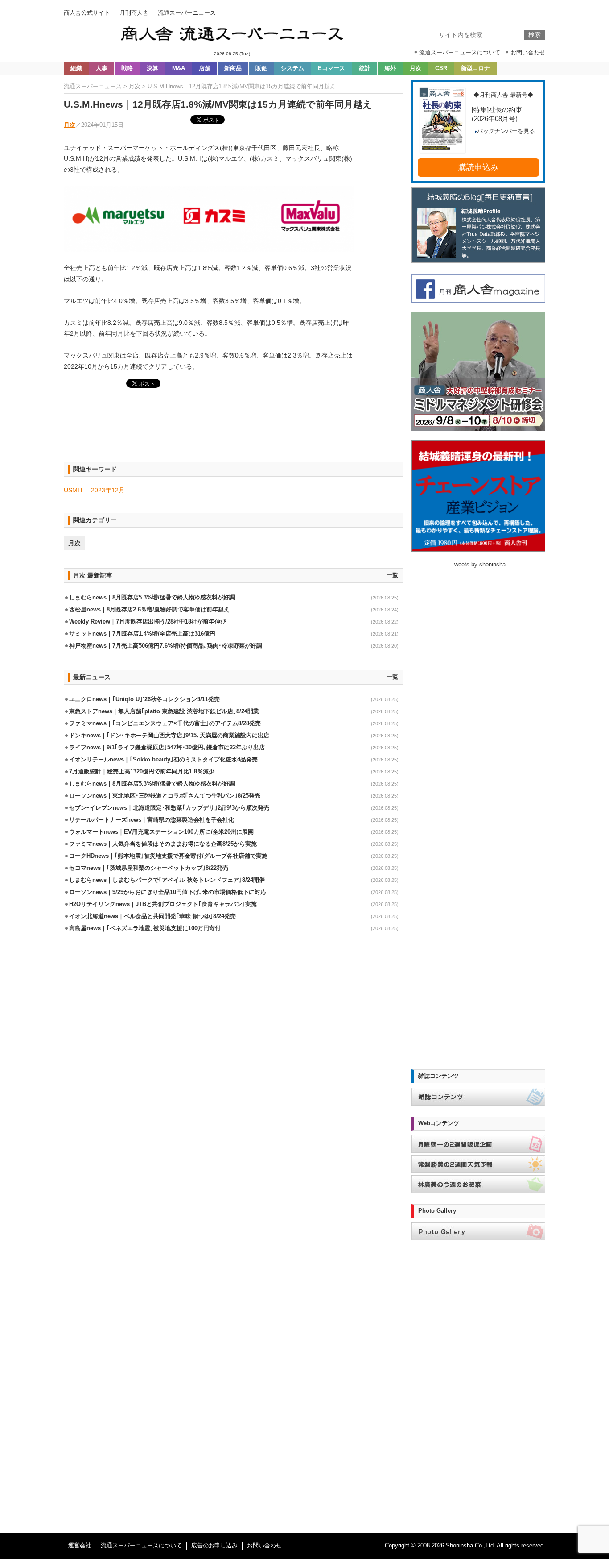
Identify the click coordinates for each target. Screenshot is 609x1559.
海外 (390, 68)
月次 (415, 68)
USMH (73, 490)
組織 (76, 68)
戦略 (127, 68)
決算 (152, 68)
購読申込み (478, 167)
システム (292, 68)
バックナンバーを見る (506, 131)
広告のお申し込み (214, 1545)
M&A (178, 68)
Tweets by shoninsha (478, 564)
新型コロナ (475, 68)
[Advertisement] (233, 430)
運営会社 (79, 1545)
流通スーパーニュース (93, 86)
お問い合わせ (264, 1545)
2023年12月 (108, 490)
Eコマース (331, 68)
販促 (261, 68)
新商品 (233, 68)
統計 (364, 68)
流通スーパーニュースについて (141, 1545)
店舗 (204, 68)
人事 (101, 68)
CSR (441, 68)
